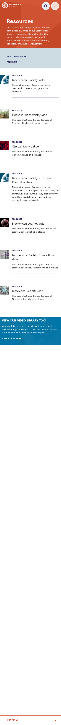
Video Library (10, 338)
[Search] (46, 6)
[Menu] (55, 6)
